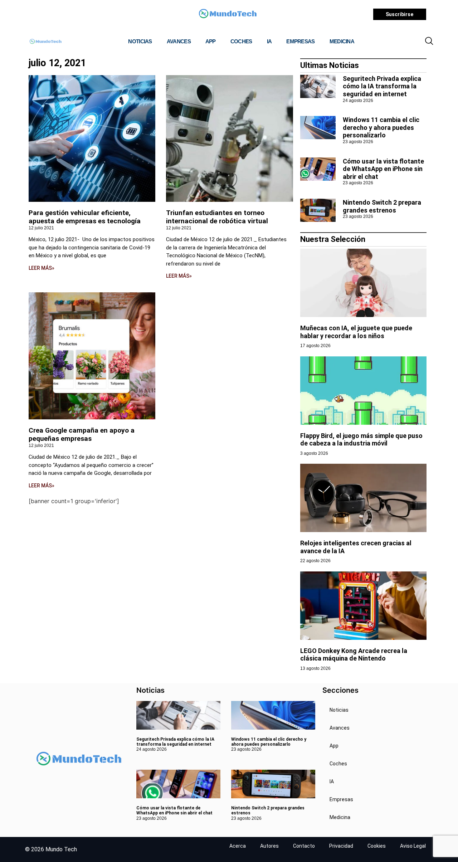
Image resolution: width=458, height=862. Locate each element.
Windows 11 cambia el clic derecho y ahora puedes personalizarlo (381, 127)
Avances (179, 41)
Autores (269, 846)
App (210, 41)
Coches (241, 41)
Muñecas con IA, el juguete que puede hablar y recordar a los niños (356, 332)
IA (269, 41)
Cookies (376, 846)
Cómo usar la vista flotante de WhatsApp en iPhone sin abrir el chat (383, 168)
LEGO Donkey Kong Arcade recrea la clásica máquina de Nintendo (353, 654)
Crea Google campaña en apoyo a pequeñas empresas (82, 434)
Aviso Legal (413, 846)
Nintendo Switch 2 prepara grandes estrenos (382, 206)
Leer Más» (41, 268)
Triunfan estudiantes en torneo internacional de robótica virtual (217, 217)
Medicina (342, 41)
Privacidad (341, 846)
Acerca (237, 846)
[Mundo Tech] (227, 14)
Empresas (300, 41)
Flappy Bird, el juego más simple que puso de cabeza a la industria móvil (361, 439)
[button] (429, 41)
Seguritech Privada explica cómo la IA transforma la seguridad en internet (382, 86)
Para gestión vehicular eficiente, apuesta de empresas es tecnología (85, 217)
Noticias (140, 41)
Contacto (304, 846)
